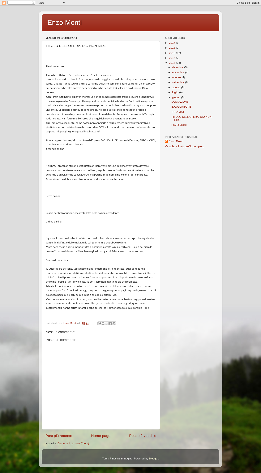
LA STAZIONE (179, 101)
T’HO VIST (177, 111)
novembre (178, 72)
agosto (176, 87)
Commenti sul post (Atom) (73, 443)
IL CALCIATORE (181, 106)
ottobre (177, 77)
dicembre (178, 67)
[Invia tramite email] (99, 323)
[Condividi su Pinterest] (114, 323)
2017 (172, 42)
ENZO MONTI (179, 125)
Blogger (153, 458)
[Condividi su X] (107, 323)
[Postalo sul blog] (103, 323)
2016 (172, 47)
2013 (172, 62)
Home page (100, 436)
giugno (176, 97)
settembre (178, 82)
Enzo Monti (64, 22)
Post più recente (58, 436)
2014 (172, 57)
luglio (175, 92)
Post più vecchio (142, 436)
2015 (172, 53)
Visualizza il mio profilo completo (184, 146)
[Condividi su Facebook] (110, 323)
